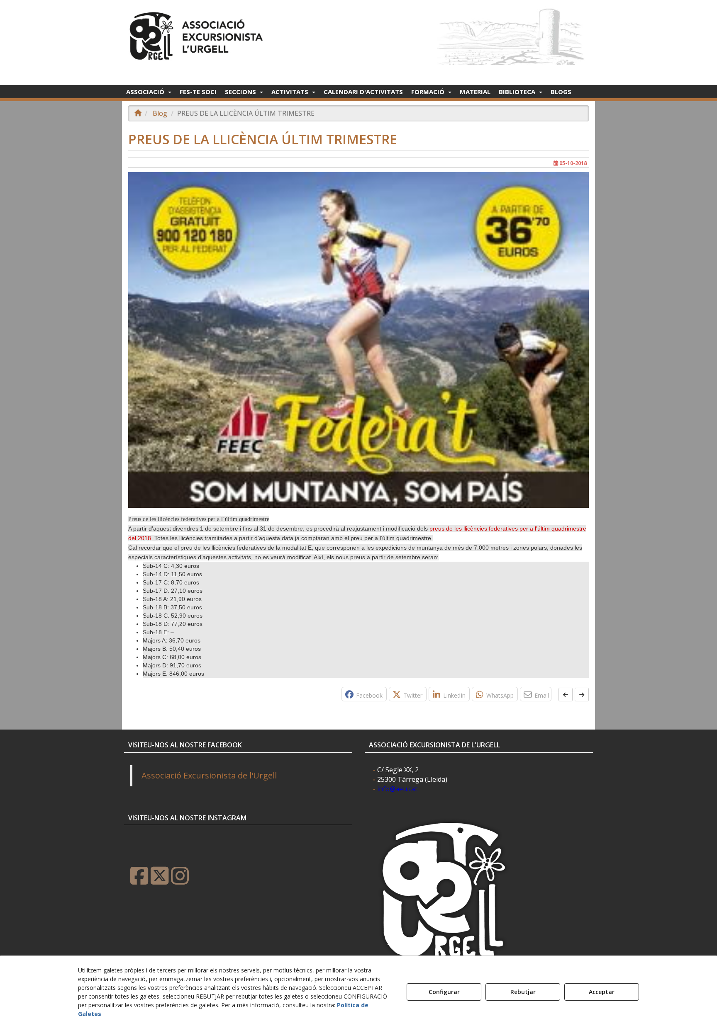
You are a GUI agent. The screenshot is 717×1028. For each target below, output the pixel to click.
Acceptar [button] (602, 992)
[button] (197, 33)
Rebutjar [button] (523, 992)
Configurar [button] (444, 992)
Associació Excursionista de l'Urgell (209, 775)
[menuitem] (149, 91)
